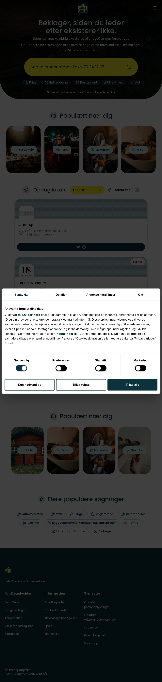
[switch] (61, 368)
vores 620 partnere (26, 314)
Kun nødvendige (29, 384)
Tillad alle (132, 384)
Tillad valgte (81, 384)
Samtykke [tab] (21, 294)
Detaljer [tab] (61, 294)
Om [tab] (140, 294)
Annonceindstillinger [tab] (101, 294)
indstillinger (64, 333)
